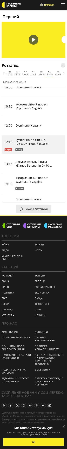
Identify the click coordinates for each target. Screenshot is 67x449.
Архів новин (10, 331)
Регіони (40, 281)
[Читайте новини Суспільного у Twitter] (17, 405)
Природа (7, 309)
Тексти (39, 244)
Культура (8, 315)
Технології (42, 303)
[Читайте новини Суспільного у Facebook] (10, 405)
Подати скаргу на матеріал (14, 371)
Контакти (41, 331)
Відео (5, 250)
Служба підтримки (36, 209)
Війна (5, 244)
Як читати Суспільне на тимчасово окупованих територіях (49, 359)
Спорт (39, 309)
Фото (38, 250)
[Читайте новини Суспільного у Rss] (4, 405)
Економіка (42, 292)
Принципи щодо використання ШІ (14, 348)
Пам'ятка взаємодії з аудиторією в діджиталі (49, 381)
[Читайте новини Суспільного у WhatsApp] (49, 405)
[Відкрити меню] (64, 5)
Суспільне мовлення (16, 337)
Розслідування (45, 286)
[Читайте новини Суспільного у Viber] (36, 405)
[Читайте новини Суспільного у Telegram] (43, 405)
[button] (33, 40)
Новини (40, 315)
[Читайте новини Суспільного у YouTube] (30, 405)
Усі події (7, 275)
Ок (33, 441)
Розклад (10, 65)
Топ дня (40, 275)
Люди (39, 298)
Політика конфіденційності (47, 348)
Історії (6, 303)
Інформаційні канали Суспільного (16, 356)
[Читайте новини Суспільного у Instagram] (23, 405)
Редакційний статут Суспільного (15, 380)
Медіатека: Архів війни (13, 257)
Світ (4, 298)
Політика (8, 292)
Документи (42, 369)
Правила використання (45, 339)
